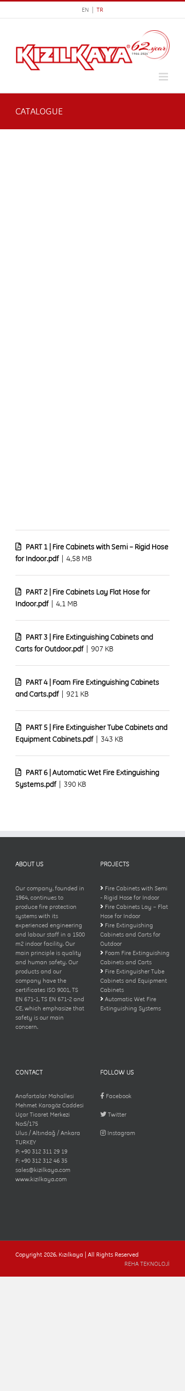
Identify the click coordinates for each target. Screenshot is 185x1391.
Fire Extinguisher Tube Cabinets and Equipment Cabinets (133, 980)
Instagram (120, 1133)
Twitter (116, 1114)
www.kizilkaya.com (41, 1179)
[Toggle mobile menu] (164, 76)
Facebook (118, 1096)
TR (100, 9)
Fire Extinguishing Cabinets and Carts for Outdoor (130, 934)
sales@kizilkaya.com (42, 1170)
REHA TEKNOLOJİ (147, 1263)
